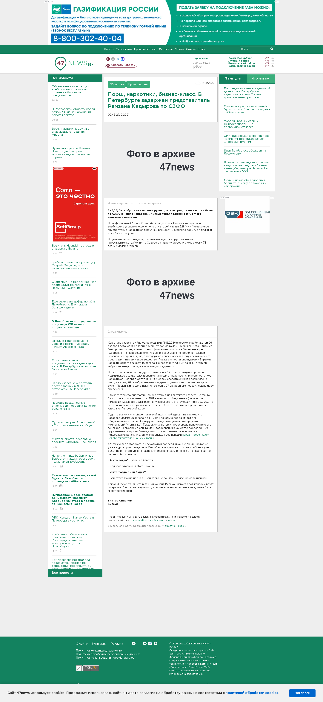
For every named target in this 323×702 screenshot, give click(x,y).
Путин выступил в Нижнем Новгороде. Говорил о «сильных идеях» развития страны (71, 155)
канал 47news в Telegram (149, 520)
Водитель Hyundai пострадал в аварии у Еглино (73, 249)
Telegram (150, 643)
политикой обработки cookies (252, 693)
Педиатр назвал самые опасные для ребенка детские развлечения (74, 408)
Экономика (124, 49)
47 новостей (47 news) (187, 644)
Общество (165, 49)
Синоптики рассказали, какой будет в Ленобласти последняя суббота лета (247, 109)
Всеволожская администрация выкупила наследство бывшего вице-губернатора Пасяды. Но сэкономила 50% (247, 167)
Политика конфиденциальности (99, 650)
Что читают (261, 78)
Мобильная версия (108, 59)
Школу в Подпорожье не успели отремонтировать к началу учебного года (71, 346)
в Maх (171, 520)
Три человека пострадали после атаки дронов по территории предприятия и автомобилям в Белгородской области (74, 568)
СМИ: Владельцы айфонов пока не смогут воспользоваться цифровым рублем (247, 139)
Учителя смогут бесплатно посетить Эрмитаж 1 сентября (74, 443)
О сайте (82, 644)
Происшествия (145, 49)
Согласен (302, 693)
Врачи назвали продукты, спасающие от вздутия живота (70, 134)
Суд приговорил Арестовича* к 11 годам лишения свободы (73, 426)
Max (155, 643)
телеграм (118, 59)
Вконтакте (145, 643)
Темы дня (233, 78)
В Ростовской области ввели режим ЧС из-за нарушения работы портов (73, 114)
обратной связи (175, 526)
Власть (109, 49)
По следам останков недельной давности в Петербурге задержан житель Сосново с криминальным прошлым (247, 93)
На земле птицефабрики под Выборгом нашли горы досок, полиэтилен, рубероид (73, 461)
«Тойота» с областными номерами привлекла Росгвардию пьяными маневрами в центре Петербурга (69, 542)
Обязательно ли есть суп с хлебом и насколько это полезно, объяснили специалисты (71, 93)
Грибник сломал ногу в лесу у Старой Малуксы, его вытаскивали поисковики (74, 267)
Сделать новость (123, 65)
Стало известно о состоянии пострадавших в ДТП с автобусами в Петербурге (73, 388)
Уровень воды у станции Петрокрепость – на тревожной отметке (242, 124)
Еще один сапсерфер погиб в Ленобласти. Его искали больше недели (73, 306)
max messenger (122, 59)
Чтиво (179, 49)
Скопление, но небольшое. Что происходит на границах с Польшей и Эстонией (74, 287)
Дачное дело (195, 49)
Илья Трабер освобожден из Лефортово (245, 152)
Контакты (99, 644)
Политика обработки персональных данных (108, 654)
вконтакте (113, 59)
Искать (271, 49)
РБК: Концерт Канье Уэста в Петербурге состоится (73, 521)
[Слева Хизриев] (161, 288)
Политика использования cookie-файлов (105, 658)
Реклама (117, 644)
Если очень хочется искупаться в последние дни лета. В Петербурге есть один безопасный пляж (74, 367)
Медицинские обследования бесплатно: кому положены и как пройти (245, 183)
